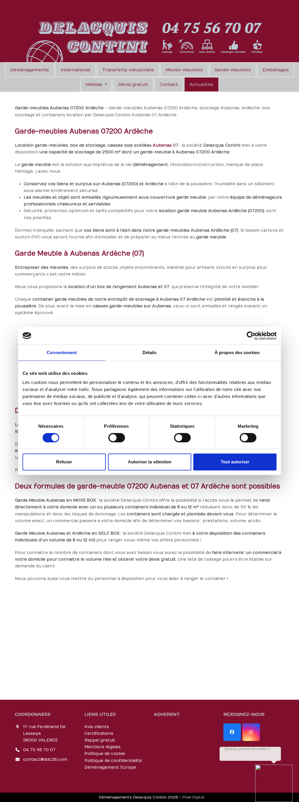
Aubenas (162, 145)
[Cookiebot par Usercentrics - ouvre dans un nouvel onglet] (251, 335)
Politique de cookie (104, 753)
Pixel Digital (193, 797)
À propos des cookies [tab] (237, 352)
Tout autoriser (235, 461)
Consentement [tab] (62, 352)
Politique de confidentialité (113, 760)
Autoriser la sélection (149, 461)
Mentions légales (102, 746)
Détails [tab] (149, 352)
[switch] (116, 437)
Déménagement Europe (110, 767)
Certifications (98, 733)
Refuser (64, 461)
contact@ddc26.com (45, 759)
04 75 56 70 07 (39, 749)
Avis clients (96, 726)
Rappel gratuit (99, 740)
